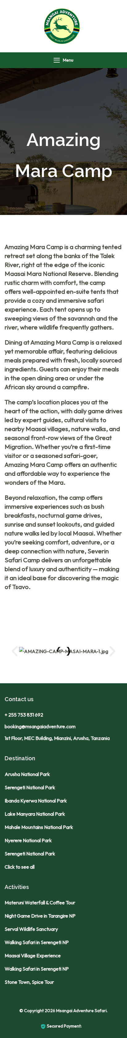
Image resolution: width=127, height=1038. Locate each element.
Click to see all (20, 867)
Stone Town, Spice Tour (29, 982)
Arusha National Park (27, 774)
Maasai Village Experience (33, 955)
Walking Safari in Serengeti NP (37, 942)
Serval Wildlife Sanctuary (31, 929)
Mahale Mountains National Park (39, 827)
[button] (15, 651)
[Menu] (57, 60)
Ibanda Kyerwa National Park (36, 801)
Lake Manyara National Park (35, 814)
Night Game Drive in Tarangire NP (40, 916)
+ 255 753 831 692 (24, 715)
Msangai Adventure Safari (81, 1010)
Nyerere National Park (28, 840)
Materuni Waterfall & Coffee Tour (40, 902)
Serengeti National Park (30, 787)
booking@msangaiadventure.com (40, 726)
